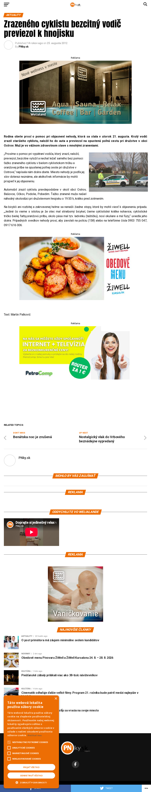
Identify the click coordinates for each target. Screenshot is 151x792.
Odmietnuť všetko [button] (31, 775)
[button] (31, 782)
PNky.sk (24, 46)
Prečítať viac (35, 735)
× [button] (55, 698)
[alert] (31, 741)
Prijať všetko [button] (31, 767)
